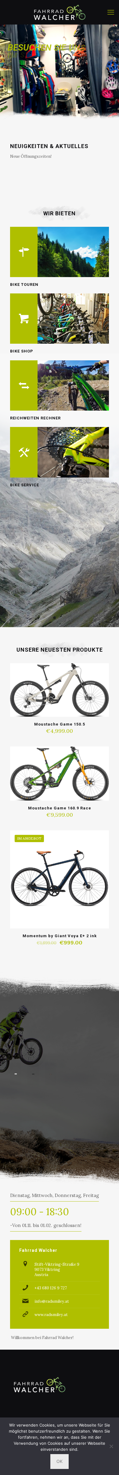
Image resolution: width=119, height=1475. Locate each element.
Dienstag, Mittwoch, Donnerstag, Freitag (54, 1195)
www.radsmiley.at (51, 1314)
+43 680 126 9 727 (50, 1288)
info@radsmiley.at (51, 1301)
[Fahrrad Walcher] (59, 12)
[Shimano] (33, 1074)
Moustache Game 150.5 (59, 724)
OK (59, 1461)
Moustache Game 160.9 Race (59, 808)
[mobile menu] (111, 12)
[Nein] (111, 1446)
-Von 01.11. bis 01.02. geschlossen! (45, 1225)
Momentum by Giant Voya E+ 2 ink (60, 936)
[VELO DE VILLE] (51, 1074)
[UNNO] (16, 1074)
